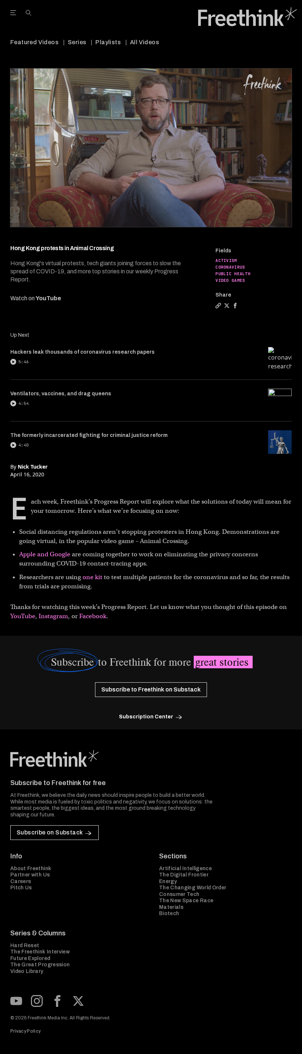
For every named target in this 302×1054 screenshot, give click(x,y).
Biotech (169, 913)
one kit (92, 577)
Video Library (26, 971)
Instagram (53, 616)
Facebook (92, 616)
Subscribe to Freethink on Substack (151, 689)
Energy (168, 881)
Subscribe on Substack (49, 832)
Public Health (232, 273)
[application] (151, 148)
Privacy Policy (25, 1031)
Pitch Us (21, 887)
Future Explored (30, 958)
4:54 (23, 403)
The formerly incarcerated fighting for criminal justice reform (89, 435)
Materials (171, 907)
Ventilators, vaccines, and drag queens (60, 393)
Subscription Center (146, 716)
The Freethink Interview (40, 952)
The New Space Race (186, 900)
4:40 (23, 445)
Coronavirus (230, 267)
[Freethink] (247, 17)
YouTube (48, 298)
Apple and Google (44, 554)
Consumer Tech (179, 894)
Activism (226, 260)
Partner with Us (30, 875)
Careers (20, 881)
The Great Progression (40, 964)
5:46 (23, 361)
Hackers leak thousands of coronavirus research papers (82, 352)
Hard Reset (24, 945)
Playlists (108, 42)
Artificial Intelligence (185, 868)
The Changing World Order (192, 887)
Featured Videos (34, 42)
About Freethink (30, 868)
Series (77, 42)
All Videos (144, 42)
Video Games (230, 280)
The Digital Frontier (183, 875)
